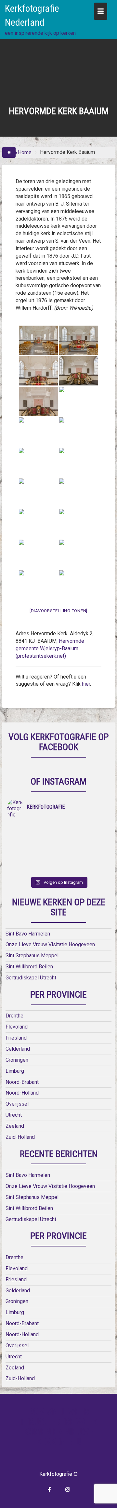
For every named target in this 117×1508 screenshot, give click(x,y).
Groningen (17, 1060)
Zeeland (15, 1126)
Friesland (16, 1038)
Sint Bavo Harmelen (28, 934)
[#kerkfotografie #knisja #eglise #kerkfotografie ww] (84, 861)
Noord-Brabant (22, 1082)
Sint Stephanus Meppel (32, 955)
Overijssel (17, 1104)
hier (86, 684)
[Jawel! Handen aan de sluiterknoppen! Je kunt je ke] (33, 844)
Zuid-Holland (20, 1137)
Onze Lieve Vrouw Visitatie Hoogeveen (50, 944)
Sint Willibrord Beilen (29, 966)
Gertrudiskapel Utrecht (31, 978)
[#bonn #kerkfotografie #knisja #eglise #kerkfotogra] (84, 844)
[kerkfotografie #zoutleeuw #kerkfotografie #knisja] (33, 827)
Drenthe (14, 1016)
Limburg (15, 1071)
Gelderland (18, 1049)
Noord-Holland (22, 1093)
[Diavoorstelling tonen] (58, 610)
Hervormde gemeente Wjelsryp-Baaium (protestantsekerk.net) (50, 648)
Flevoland (17, 1027)
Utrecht (14, 1115)
